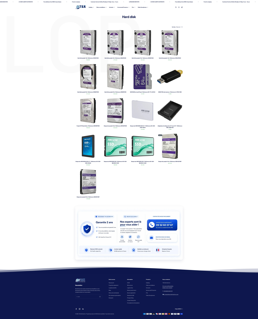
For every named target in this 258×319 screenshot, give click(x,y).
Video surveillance (100, 7)
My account (111, 282)
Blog (110, 290)
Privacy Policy (130, 297)
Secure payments (131, 292)
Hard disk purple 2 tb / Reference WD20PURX (115, 58)
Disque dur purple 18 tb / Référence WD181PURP (88, 197)
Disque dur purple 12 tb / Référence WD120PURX (115, 125)
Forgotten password (113, 285)
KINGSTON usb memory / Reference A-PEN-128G (170, 92)
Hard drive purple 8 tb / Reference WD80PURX (115, 92)
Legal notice (130, 287)
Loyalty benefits (112, 287)
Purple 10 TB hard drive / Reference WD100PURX (88, 125)
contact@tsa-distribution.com (171, 294)
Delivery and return (131, 290)
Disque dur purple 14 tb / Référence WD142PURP (169, 161)
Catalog (90, 7)
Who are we (130, 285)
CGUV (128, 282)
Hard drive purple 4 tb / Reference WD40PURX (170, 58)
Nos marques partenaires (115, 295)
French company (76, 1)
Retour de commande (114, 292)
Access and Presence (122, 7)
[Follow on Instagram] (79, 309)
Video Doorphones (142, 7)
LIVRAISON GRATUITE (134, 1)
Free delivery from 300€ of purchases (52, 1)
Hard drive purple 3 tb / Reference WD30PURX (143, 58)
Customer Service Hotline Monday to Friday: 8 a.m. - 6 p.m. (104, 1)
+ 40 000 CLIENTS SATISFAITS (25, 1)
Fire (133, 7)
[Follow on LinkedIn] (83, 309)
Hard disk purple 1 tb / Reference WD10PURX (88, 58)
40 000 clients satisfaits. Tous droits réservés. (104, 313)
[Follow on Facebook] (76, 309)
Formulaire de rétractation (133, 302)
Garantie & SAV (130, 295)
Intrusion (111, 7)
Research (111, 297)
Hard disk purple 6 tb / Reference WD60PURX (88, 92)
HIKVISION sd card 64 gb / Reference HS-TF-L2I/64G (142, 92)
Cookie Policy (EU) (131, 300)
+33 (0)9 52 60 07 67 (168, 291)
